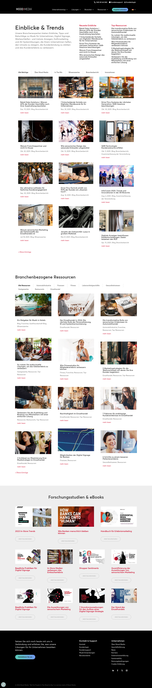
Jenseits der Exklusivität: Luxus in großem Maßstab (75, 233)
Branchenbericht (92, 72)
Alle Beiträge (23, 72)
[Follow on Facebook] (117, 670)
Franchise (25, 324)
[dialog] (3, 684)
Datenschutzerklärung (119, 655)
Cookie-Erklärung (118, 664)
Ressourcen (32, 372)
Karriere (114, 653)
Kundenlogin (131, 2)
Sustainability (116, 658)
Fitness (73, 285)
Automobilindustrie (44, 285)
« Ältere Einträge (24, 252)
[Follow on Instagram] (126, 670)
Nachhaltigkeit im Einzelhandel (74, 413)
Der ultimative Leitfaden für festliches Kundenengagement (33, 189)
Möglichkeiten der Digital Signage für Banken (75, 456)
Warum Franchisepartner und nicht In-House (90, 51)
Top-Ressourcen (42, 420)
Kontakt (82, 644)
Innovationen (110, 72)
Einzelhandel (55, 289)
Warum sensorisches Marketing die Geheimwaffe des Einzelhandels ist (34, 232)
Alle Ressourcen (24, 285)
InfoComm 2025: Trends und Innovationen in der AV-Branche (115, 192)
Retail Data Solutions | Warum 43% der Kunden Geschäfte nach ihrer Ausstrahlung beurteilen (90, 31)
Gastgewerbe (23, 289)
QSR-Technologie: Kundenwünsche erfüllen (112, 147)
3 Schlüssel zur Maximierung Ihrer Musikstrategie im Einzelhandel (32, 459)
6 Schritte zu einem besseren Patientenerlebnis (115, 458)
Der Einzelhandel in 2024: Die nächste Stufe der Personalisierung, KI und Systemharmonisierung (75, 322)
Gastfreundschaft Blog (37, 324)
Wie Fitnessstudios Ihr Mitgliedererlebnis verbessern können (121, 43)
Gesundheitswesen (113, 285)
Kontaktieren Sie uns (25, 657)
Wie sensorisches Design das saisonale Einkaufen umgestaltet (92, 57)
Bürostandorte (84, 655)
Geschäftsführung (118, 647)
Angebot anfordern (120, 10)
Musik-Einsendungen (87, 653)
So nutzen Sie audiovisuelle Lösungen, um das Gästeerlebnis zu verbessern (123, 37)
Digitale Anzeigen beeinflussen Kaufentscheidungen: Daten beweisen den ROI (115, 237)
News (113, 650)
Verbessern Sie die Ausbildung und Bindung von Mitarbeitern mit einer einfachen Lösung (124, 60)
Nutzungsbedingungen (120, 661)
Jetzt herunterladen (25, 539)
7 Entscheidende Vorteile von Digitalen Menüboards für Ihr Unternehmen (91, 39)
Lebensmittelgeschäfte (91, 285)
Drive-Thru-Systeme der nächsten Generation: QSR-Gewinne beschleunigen (91, 45)
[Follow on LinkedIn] (113, 670)
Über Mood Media (41, 72)
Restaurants (39, 289)
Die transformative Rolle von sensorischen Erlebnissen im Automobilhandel (123, 30)
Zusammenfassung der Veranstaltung (115, 154)
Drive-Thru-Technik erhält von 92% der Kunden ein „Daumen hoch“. (74, 190)
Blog (33, 109)
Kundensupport (117, 2)
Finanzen (60, 285)
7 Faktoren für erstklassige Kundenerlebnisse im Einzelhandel (118, 414)
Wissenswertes (74, 72)
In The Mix (58, 72)
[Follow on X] (122, 670)
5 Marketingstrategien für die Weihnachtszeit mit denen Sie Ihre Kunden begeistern (122, 51)
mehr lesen (24, 113)
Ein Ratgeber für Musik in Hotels (31, 320)
